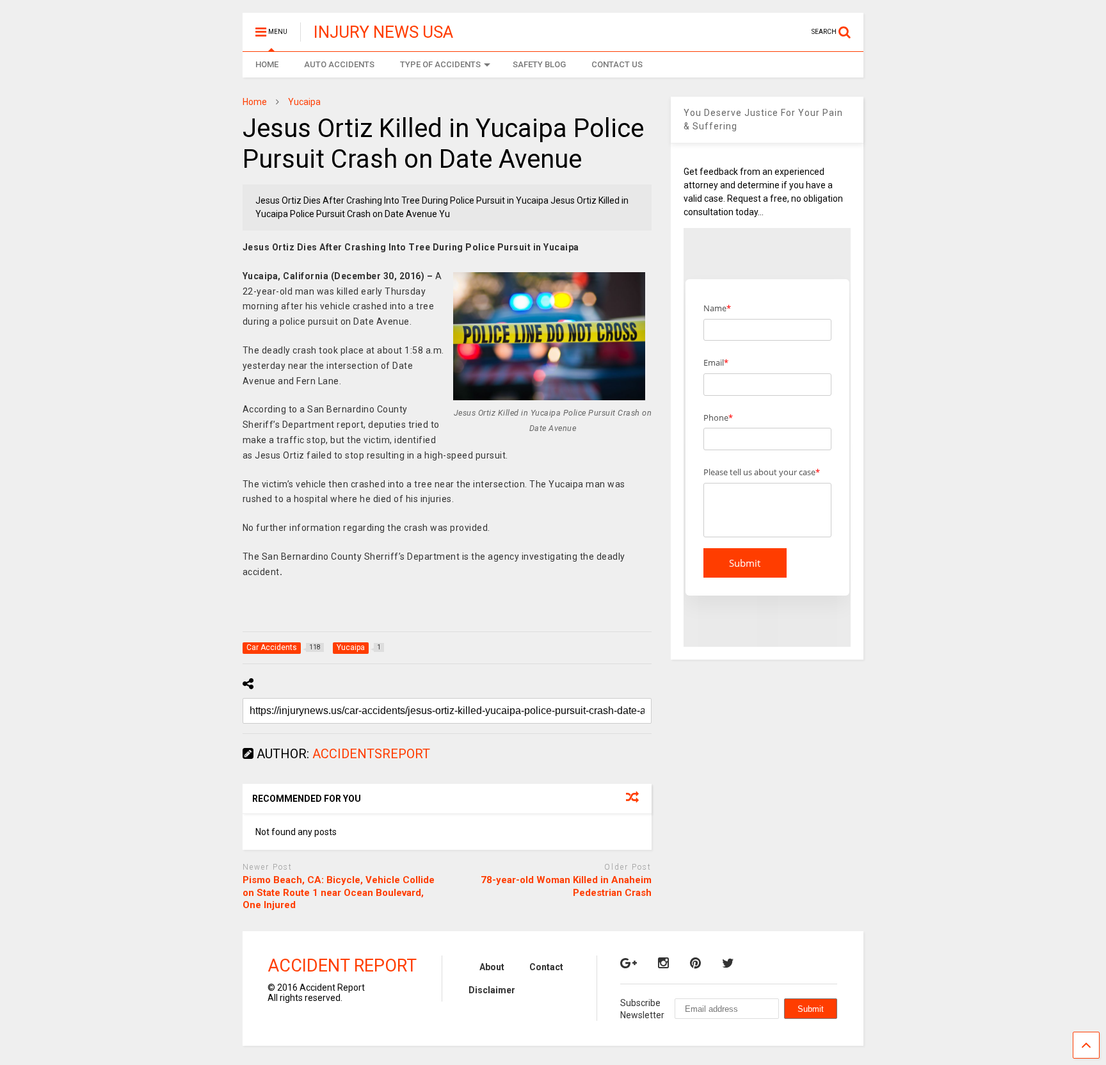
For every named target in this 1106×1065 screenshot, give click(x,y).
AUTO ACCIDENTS (339, 64)
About (491, 967)
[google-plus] (628, 963)
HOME (266, 64)
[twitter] (728, 963)
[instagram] (663, 963)
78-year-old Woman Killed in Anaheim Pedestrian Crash (566, 886)
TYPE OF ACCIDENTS (440, 64)
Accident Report (342, 965)
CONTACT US (617, 64)
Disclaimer (492, 990)
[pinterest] (695, 963)
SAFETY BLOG (539, 64)
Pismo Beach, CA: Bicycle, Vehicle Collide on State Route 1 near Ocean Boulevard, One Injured (339, 892)
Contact (546, 967)
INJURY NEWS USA (383, 32)
